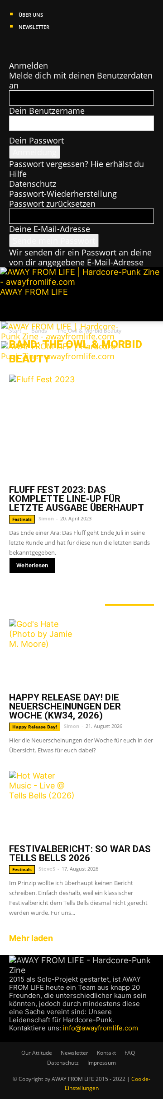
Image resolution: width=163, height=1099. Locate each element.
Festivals (22, 519)
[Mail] (30, 45)
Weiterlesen (32, 565)
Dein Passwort (36, 140)
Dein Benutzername (47, 110)
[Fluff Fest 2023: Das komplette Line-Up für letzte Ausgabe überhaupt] (81, 427)
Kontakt (106, 1053)
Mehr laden (31, 938)
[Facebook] (13, 45)
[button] (15, 309)
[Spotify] (39, 45)
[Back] (12, 55)
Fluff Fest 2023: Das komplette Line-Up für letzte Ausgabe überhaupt (76, 498)
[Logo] (67, 336)
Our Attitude (36, 1053)
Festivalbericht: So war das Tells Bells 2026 (80, 853)
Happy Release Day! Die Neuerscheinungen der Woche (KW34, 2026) (65, 706)
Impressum (101, 1063)
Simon (46, 518)
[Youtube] (46, 45)
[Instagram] (22, 45)
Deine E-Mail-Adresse (49, 228)
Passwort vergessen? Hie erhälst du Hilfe (76, 168)
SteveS (46, 868)
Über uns (31, 14)
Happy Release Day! (34, 726)
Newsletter (34, 26)
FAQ (130, 1053)
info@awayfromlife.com (100, 1028)
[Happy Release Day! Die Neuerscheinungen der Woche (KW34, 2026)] (81, 653)
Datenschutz (32, 183)
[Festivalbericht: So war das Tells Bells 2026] (81, 805)
